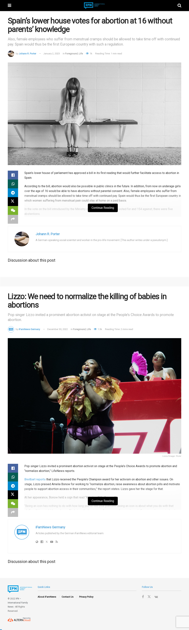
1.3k (99, 329)
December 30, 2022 (57, 329)
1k (90, 53)
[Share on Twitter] (13, 201)
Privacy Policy (86, 596)
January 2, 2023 (51, 53)
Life (81, 53)
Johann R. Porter (27, 53)
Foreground (71, 53)
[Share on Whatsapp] (13, 183)
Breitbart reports (35, 479)
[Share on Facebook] (13, 175)
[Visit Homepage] (94, 5)
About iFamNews (47, 596)
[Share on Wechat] (13, 210)
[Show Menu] (9, 5)
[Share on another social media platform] (13, 219)
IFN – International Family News (18, 602)
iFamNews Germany (29, 329)
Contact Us (67, 596)
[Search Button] (179, 5)
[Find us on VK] (156, 597)
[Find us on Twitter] (149, 597)
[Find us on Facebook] (143, 597)
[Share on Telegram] (13, 192)
